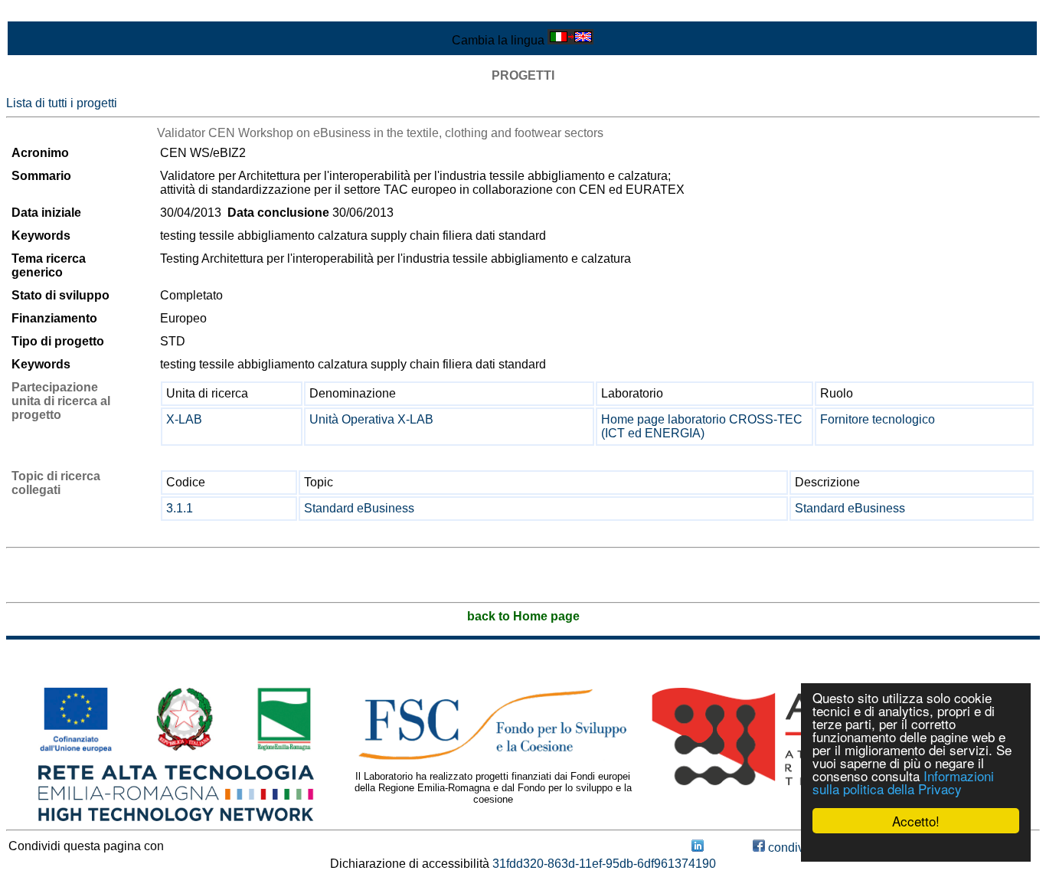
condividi (791, 847)
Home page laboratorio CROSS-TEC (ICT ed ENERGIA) (701, 426)
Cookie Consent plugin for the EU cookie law (916, 847)
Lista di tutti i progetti (61, 103)
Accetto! (916, 820)
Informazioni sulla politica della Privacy (903, 782)
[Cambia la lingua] (570, 40)
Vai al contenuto (49, 12)
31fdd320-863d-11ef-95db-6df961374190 (604, 863)
